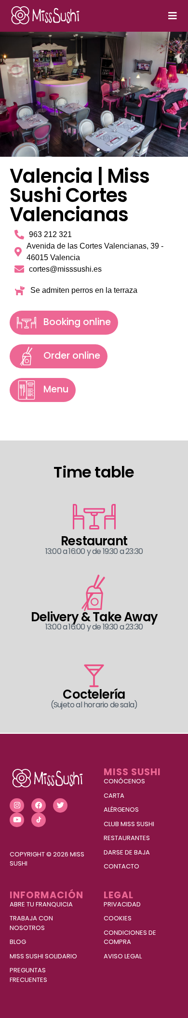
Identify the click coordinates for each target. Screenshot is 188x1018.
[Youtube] (17, 820)
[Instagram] (17, 805)
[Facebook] (38, 805)
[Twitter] (60, 805)
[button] (89, 149)
